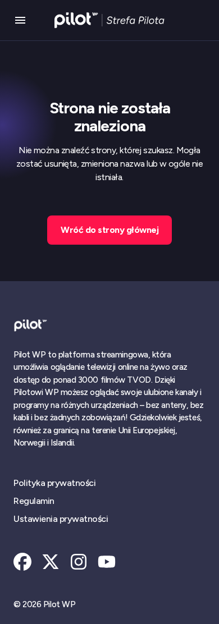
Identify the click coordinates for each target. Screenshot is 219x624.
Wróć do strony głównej (109, 229)
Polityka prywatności (54, 483)
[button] (20, 20)
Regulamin (33, 500)
